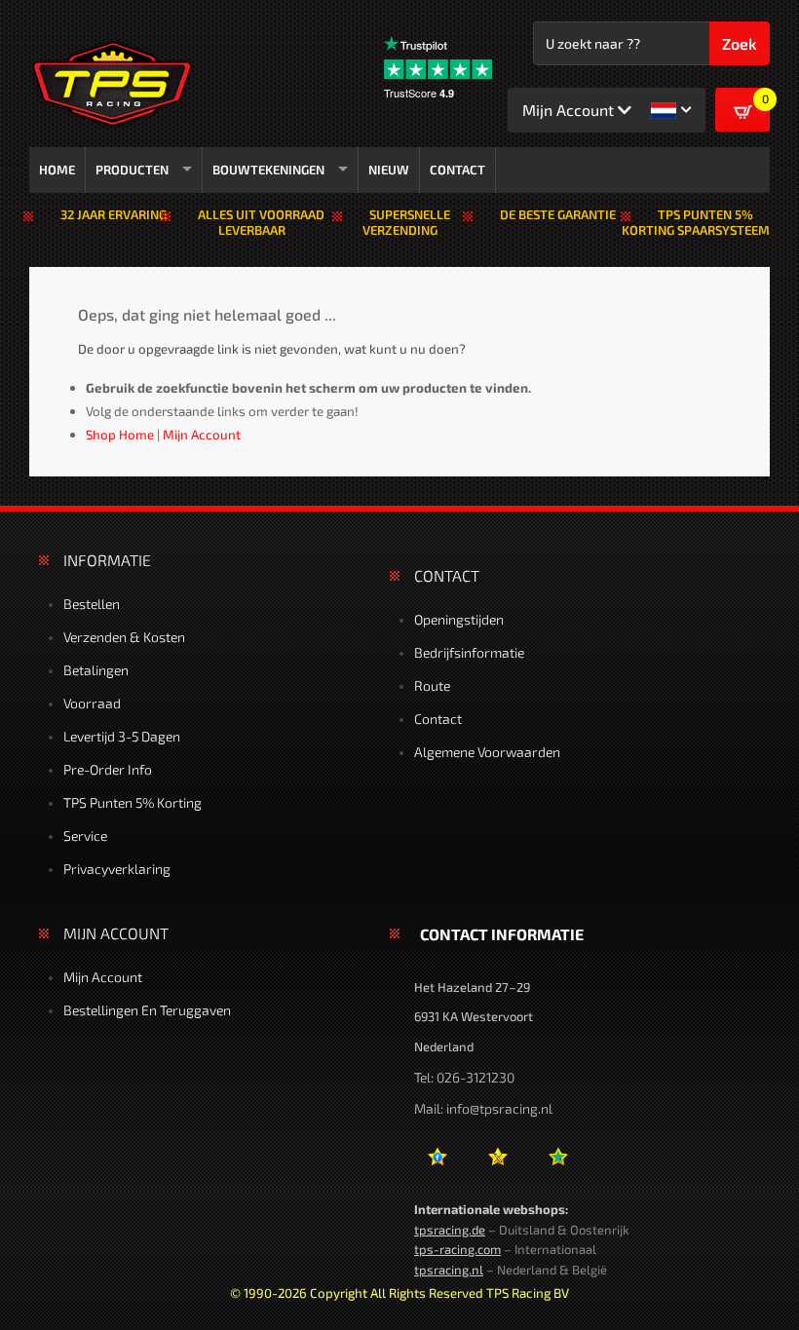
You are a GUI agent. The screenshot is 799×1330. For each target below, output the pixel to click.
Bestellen (91, 603)
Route (432, 685)
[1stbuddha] (497, 1164)
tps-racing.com (457, 1249)
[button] (671, 111)
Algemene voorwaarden (487, 751)
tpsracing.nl (448, 1269)
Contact (438, 718)
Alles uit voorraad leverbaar (261, 222)
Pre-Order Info (107, 769)
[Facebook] (437, 1164)
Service (85, 835)
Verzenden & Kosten (124, 636)
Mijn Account (102, 977)
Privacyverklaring (117, 868)
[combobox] (631, 43)
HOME (57, 169)
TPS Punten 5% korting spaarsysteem (696, 222)
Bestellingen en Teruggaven (147, 1010)
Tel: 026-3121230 (464, 1077)
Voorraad (92, 703)
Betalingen (96, 670)
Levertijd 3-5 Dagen (121, 736)
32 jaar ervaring (113, 214)
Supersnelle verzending (406, 222)
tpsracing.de (449, 1229)
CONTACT (457, 169)
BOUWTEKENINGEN (268, 169)
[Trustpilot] (558, 1164)
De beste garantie (558, 214)
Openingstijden (459, 619)
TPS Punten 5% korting (132, 802)
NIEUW (388, 169)
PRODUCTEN (132, 169)
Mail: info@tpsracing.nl (483, 1108)
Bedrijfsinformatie (469, 652)
